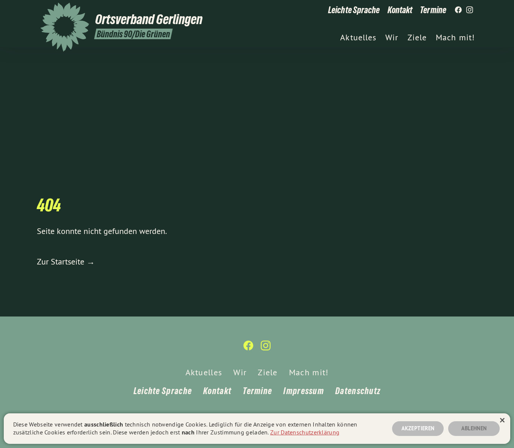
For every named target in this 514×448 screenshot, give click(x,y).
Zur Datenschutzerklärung (304, 432)
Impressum (303, 391)
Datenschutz (357, 391)
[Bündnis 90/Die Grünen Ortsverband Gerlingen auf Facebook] (458, 10)
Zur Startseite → (66, 261)
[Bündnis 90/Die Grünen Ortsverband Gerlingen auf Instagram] (469, 10)
